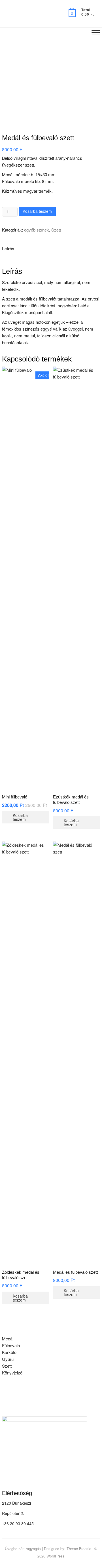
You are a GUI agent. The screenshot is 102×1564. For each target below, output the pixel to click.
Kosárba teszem (37, 211)
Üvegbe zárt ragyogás (23, 1548)
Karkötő (9, 1352)
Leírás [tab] (8, 248)
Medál (7, 1339)
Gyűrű (8, 1359)
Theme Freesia (79, 1548)
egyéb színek (36, 230)
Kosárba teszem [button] (20, 817)
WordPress (55, 1556)
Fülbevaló (11, 1345)
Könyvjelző (12, 1373)
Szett (56, 230)
